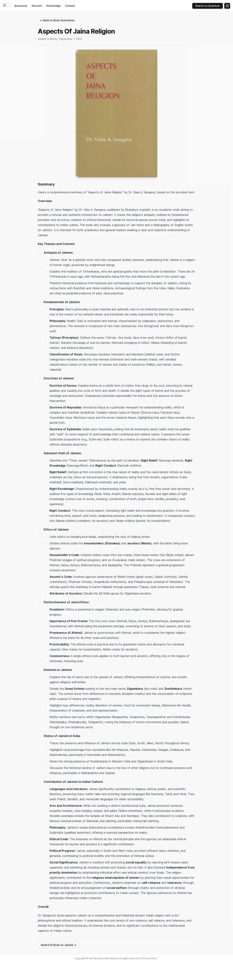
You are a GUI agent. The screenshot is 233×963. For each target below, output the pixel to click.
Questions (20, 5)
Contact (70, 5)
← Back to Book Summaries (57, 20)
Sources (37, 5)
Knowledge (53, 5)
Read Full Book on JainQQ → (58, 944)
